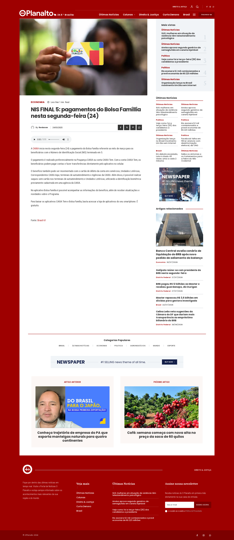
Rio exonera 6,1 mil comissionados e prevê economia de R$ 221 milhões (180, 72)
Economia (38, 102)
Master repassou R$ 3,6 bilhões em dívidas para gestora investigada (177, 299)
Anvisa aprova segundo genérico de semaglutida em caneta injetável (181, 48)
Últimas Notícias (170, 30)
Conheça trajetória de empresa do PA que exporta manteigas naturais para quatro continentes (72, 436)
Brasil (159, 151)
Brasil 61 (42, 220)
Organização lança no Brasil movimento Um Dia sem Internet (178, 84)
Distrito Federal (163, 277)
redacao (43, 127)
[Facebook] (207, 7)
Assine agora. (202, 504)
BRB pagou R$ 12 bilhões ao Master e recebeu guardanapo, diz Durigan (177, 285)
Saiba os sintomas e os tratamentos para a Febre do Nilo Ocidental (191, 157)
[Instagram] (210, 7)
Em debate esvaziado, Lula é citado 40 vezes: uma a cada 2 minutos (167, 157)
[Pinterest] (133, 127)
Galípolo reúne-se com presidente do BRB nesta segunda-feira (178, 272)
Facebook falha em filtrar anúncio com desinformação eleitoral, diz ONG (191, 142)
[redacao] (33, 127)
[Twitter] (126, 127)
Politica (165, 56)
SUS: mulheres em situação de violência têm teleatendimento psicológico (178, 36)
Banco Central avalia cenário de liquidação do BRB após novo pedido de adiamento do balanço (179, 254)
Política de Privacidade (194, 511)
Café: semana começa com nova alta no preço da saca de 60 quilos (161, 435)
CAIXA (36, 148)
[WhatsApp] (213, 7)
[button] (197, 7)
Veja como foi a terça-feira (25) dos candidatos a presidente (181, 60)
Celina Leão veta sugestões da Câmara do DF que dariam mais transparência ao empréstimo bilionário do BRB (175, 316)
